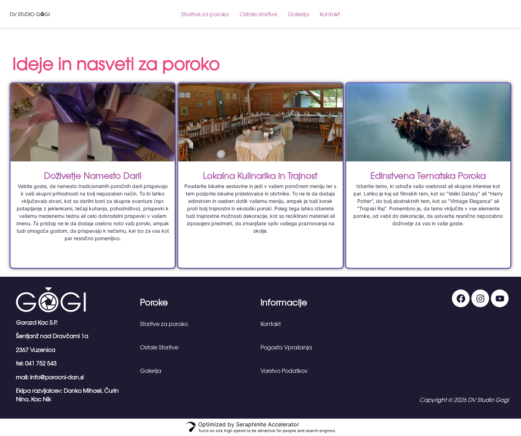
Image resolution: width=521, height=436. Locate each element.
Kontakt (330, 14)
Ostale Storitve (159, 347)
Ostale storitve (258, 14)
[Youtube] (500, 298)
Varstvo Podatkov (284, 370)
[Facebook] (461, 298)
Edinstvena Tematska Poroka (428, 175)
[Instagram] (480, 298)
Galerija (298, 14)
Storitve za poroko (205, 14)
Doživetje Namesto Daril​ (92, 175)
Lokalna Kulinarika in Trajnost (260, 175)
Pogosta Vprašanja (286, 347)
